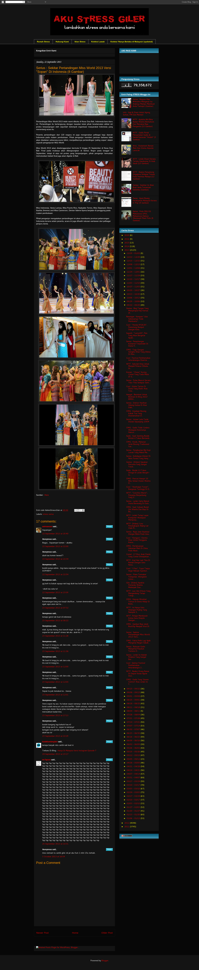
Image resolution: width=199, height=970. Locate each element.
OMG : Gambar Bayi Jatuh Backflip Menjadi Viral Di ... (137, 626)
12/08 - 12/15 (134, 264)
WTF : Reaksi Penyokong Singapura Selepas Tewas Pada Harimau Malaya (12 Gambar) (144, 175)
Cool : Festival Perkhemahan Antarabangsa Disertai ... (138, 359)
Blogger (104, 960)
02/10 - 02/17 (134, 799)
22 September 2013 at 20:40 (55, 533)
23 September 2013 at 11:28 (55, 635)
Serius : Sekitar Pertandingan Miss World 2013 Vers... (138, 634)
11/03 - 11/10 (134, 283)
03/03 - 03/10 (134, 788)
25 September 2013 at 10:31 (55, 843)
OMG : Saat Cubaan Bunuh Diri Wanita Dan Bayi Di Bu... (137, 509)
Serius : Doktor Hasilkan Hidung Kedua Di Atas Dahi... (136, 405)
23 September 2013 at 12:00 (55, 666)
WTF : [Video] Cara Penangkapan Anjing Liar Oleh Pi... (137, 526)
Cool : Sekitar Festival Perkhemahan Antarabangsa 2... (135, 665)
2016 (127, 239)
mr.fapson (46, 759)
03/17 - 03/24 (134, 781)
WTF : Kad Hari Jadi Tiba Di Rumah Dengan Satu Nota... (138, 562)
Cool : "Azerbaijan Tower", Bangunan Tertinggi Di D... (138, 487)
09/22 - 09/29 (134, 305)
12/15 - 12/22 (134, 260)
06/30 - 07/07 (134, 729)
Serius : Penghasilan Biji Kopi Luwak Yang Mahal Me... (138, 451)
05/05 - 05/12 (134, 759)
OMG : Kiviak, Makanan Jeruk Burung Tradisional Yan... (137, 444)
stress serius (48, 514)
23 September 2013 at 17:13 (55, 715)
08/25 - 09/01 (134, 699)
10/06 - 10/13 (134, 297)
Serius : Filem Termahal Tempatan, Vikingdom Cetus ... (136, 576)
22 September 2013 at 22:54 (55, 574)
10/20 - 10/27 (134, 290)
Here (47, 495)
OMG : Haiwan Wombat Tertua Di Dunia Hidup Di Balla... (138, 601)
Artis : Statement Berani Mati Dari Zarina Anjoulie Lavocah (143, 148)
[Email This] (75, 510)
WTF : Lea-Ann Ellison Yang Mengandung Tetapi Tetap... (138, 593)
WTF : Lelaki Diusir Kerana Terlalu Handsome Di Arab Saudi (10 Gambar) (144, 161)
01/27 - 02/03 (134, 807)
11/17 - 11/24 (134, 275)
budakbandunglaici (50, 741)
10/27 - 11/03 (134, 286)
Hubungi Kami (62, 42)
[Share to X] (80, 510)
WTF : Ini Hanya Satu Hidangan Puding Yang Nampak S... (136, 609)
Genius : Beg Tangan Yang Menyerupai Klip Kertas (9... (137, 310)
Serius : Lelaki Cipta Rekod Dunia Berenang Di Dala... (138, 502)
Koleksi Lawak (98, 42)
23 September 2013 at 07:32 (55, 607)
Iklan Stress (80, 42)
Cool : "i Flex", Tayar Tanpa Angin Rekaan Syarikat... (138, 569)
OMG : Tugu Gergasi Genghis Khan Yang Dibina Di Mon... (138, 352)
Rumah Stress (43, 42)
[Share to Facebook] (83, 510)
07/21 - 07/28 (134, 718)
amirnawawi (47, 526)
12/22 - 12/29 (134, 257)
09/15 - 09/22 (134, 688)
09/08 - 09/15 (134, 692)
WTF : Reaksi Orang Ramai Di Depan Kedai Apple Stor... (137, 673)
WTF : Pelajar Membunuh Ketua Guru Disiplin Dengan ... (137, 618)
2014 (127, 246)
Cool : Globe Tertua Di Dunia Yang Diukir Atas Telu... (137, 388)
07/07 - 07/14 (134, 725)
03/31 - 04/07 (134, 777)
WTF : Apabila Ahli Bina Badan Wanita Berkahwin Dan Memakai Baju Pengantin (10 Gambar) (143, 123)
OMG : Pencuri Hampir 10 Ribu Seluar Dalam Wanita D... (138, 481)
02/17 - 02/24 (134, 796)
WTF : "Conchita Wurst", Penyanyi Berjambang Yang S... (137, 495)
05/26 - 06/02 (134, 748)
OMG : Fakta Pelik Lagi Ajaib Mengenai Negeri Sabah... (138, 641)
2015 (127, 242)
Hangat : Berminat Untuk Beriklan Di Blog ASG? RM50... (137, 396)
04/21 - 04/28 (134, 766)
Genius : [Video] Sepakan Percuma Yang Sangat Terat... (137, 464)
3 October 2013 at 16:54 (53, 856)
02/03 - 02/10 (134, 803)
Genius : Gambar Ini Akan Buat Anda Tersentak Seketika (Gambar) (143, 187)
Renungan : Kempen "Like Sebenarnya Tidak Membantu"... (137, 319)
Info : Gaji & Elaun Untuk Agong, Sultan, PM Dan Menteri (136, 113)
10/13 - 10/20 (134, 294)
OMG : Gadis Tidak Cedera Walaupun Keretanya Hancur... (137, 430)
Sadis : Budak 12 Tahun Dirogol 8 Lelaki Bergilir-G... (138, 472)
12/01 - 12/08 (134, 268)
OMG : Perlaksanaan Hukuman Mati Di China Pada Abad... (137, 548)
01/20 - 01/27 (134, 810)
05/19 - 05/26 (134, 751)
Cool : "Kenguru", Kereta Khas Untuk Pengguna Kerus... (136, 540)
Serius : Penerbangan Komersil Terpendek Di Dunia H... (137, 343)
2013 (127, 250)
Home (75, 932)
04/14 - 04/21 (134, 770)
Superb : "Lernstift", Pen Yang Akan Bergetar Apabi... (136, 335)
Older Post (107, 932)
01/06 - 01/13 (134, 818)
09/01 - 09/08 (134, 696)
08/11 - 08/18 (134, 707)
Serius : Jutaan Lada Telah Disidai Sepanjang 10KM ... (137, 421)
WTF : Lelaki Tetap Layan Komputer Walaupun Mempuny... (137, 517)
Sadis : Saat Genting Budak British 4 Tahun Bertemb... (138, 437)
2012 (127, 823)
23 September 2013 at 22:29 (55, 736)
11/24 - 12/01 (134, 271)
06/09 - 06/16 (134, 740)
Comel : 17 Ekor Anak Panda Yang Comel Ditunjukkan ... (138, 555)
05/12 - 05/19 (134, 755)
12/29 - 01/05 (134, 253)
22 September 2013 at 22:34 (55, 559)
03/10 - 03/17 (134, 785)
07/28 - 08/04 (134, 714)
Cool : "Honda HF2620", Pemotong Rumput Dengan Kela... (136, 327)
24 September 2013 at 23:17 (55, 754)
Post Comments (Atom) (80, 941)
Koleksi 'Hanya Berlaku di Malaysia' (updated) (131, 42)
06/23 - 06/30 (134, 733)
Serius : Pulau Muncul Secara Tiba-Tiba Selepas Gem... (138, 381)
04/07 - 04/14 (134, 773)
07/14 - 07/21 (134, 722)
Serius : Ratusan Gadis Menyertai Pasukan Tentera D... (135, 648)
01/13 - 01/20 (134, 814)
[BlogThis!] (78, 510)
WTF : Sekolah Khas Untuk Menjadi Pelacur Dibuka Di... (137, 366)
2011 (127, 826)
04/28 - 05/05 (134, 762)
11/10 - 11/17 (134, 279)
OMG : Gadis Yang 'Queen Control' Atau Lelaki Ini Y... (137, 681)
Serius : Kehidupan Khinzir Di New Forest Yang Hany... (138, 457)
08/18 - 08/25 (134, 703)
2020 (127, 235)
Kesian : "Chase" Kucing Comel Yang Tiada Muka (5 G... (137, 374)
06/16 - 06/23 (134, 736)
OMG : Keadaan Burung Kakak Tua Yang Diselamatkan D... (136, 413)
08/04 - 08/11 (134, 711)
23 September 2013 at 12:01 (55, 694)
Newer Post (42, 932)
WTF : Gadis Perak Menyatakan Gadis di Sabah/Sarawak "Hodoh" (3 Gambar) (144, 136)
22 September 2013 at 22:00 (55, 546)
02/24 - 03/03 (134, 792)
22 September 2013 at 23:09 (55, 592)
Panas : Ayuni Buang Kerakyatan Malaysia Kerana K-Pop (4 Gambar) (145, 200)
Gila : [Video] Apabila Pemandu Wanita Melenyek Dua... (135, 585)
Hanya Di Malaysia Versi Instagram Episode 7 (77, 750)
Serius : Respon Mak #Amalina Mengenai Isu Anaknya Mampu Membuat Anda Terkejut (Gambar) (144, 102)
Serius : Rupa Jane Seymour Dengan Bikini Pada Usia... (138, 532)
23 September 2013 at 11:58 (55, 651)
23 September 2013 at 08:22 (55, 620)
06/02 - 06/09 (134, 744)
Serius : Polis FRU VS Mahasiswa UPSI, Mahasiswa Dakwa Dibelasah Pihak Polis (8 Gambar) (143, 216)
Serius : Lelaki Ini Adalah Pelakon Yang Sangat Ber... (136, 657)
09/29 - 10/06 (134, 301)
